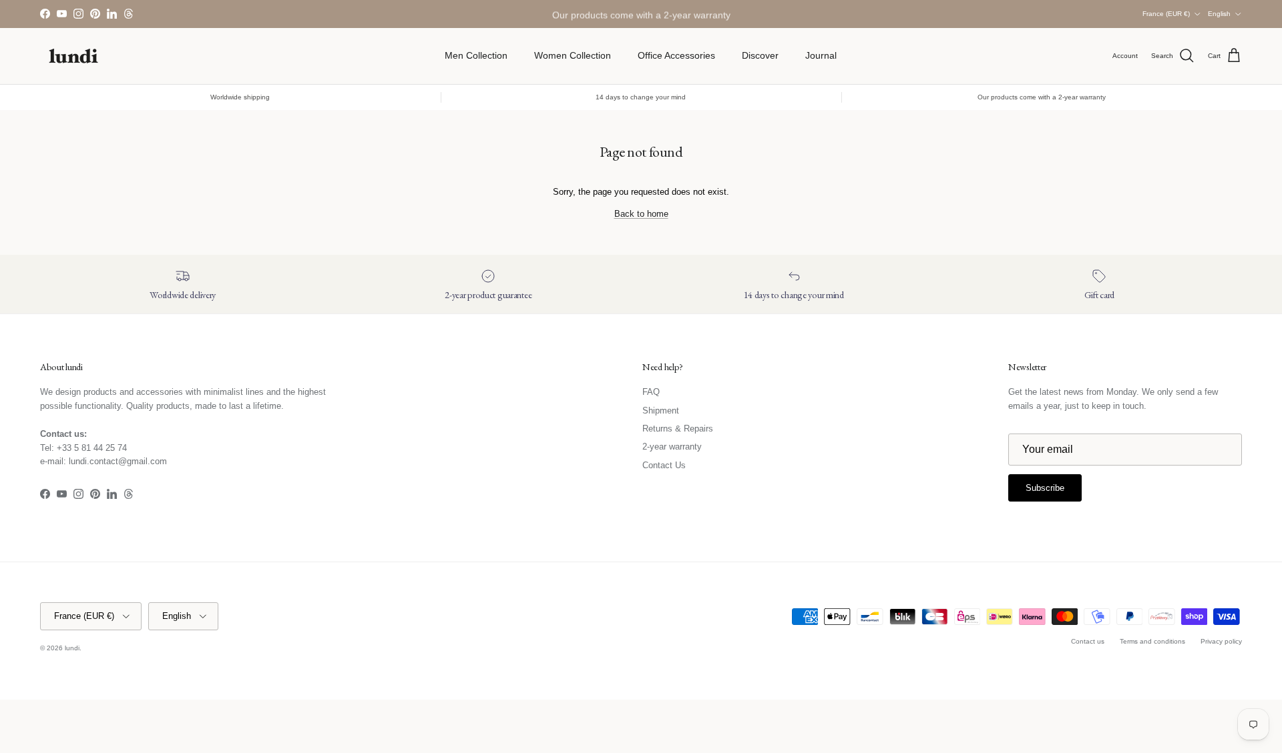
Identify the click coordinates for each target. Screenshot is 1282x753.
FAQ (651, 392)
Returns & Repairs (677, 429)
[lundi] (73, 56)
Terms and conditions (1152, 641)
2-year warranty (672, 447)
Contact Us (664, 465)
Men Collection (476, 55)
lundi (72, 648)
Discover (760, 55)
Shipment (660, 411)
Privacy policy (1221, 641)
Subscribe (1045, 488)
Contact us (1087, 641)
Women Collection (572, 55)
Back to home (641, 214)
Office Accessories (676, 55)
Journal (821, 55)
